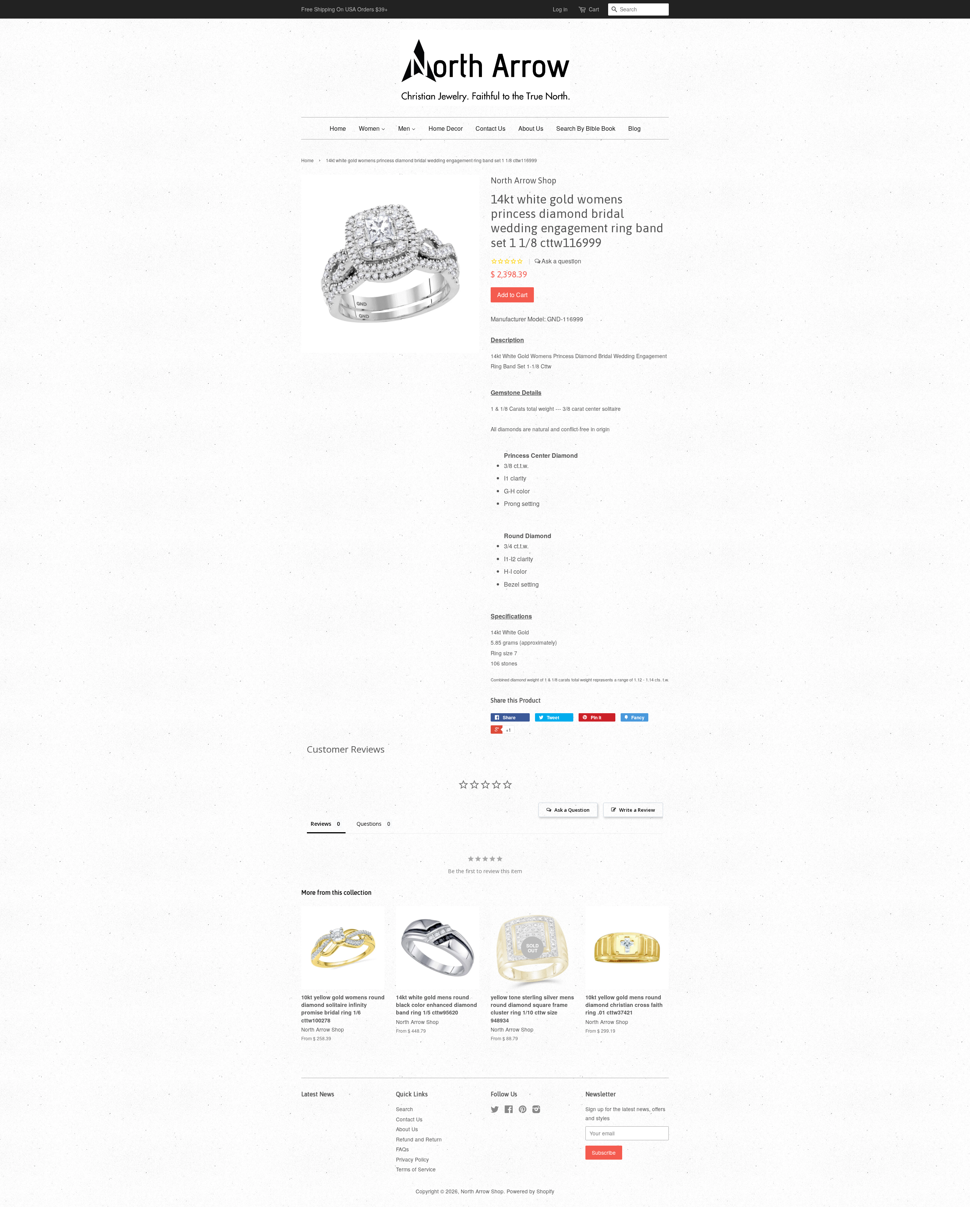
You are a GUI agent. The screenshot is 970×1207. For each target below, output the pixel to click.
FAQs (402, 1149)
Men (404, 128)
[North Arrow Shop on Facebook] (508, 1110)
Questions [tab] (369, 823)
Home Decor (446, 128)
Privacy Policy (412, 1159)
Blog (634, 128)
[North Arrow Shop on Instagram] (536, 1110)
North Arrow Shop (482, 1191)
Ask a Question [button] (572, 809)
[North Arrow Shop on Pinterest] (522, 1110)
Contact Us (490, 128)
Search (404, 1109)
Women (370, 128)
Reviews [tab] (321, 823)
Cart (594, 9)
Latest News (317, 1094)
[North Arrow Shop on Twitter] (495, 1110)
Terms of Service (416, 1169)
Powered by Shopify (530, 1191)
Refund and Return (419, 1139)
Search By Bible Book (585, 128)
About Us (530, 128)
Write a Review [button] (637, 809)
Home (338, 128)
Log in (560, 9)
